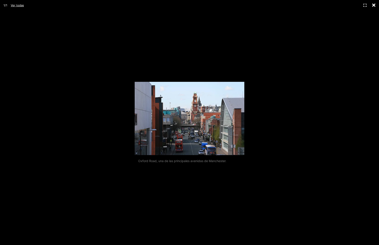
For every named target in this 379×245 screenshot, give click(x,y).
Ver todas (17, 5)
